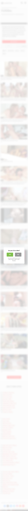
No (18, 254)
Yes (10, 254)
